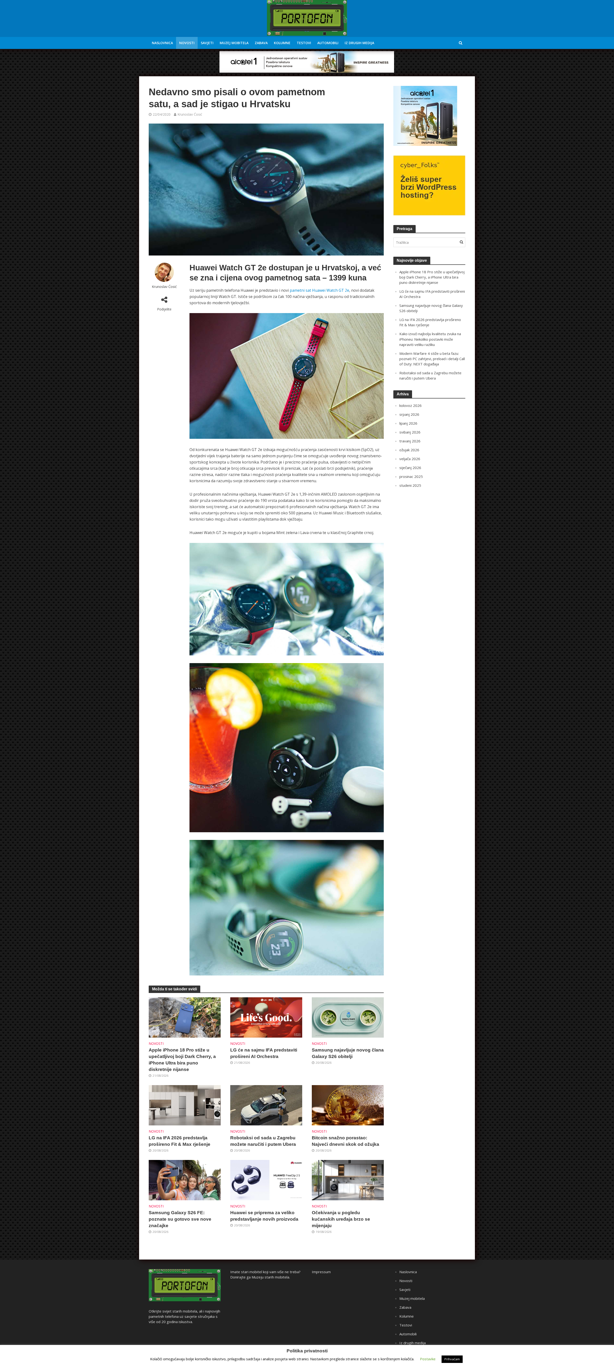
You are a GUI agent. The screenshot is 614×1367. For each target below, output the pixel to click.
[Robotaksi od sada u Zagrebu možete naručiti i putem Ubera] (266, 1104)
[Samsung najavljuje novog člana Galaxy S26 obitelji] (348, 1017)
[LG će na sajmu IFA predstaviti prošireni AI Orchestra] (266, 1017)
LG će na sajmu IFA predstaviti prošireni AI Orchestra (263, 1053)
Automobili (327, 43)
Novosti (187, 43)
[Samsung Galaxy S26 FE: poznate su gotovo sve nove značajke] (185, 1179)
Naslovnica (162, 43)
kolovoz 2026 (410, 405)
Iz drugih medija (359, 43)
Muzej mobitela (234, 43)
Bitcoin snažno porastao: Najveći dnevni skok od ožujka (345, 1141)
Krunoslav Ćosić (189, 114)
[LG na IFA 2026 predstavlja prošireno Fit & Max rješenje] (185, 1104)
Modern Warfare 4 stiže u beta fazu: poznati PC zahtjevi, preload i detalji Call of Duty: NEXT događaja (432, 358)
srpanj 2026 (409, 414)
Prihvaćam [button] (452, 1359)
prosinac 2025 (411, 476)
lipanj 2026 (408, 423)
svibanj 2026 (409, 432)
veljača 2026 (409, 458)
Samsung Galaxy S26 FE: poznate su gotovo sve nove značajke (180, 1219)
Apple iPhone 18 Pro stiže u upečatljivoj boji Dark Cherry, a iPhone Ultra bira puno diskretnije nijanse (182, 1059)
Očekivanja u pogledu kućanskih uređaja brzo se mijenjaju (341, 1219)
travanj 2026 (409, 441)
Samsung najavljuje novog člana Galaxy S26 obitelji (348, 1053)
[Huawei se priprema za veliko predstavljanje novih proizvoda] (266, 1179)
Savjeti (207, 43)
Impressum (321, 1271)
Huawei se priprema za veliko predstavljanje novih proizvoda (264, 1216)
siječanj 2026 (410, 467)
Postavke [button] (428, 1358)
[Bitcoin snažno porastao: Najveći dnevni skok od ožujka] (348, 1104)
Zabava (261, 43)
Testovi (304, 43)
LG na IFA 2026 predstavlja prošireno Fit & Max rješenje (179, 1141)
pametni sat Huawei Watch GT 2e (319, 290)
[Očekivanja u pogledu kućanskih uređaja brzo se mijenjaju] (348, 1179)
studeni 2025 (410, 485)
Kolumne (282, 43)
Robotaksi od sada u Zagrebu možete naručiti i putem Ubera (263, 1141)
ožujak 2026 (409, 449)
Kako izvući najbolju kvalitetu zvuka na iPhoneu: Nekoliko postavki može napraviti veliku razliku (430, 339)
